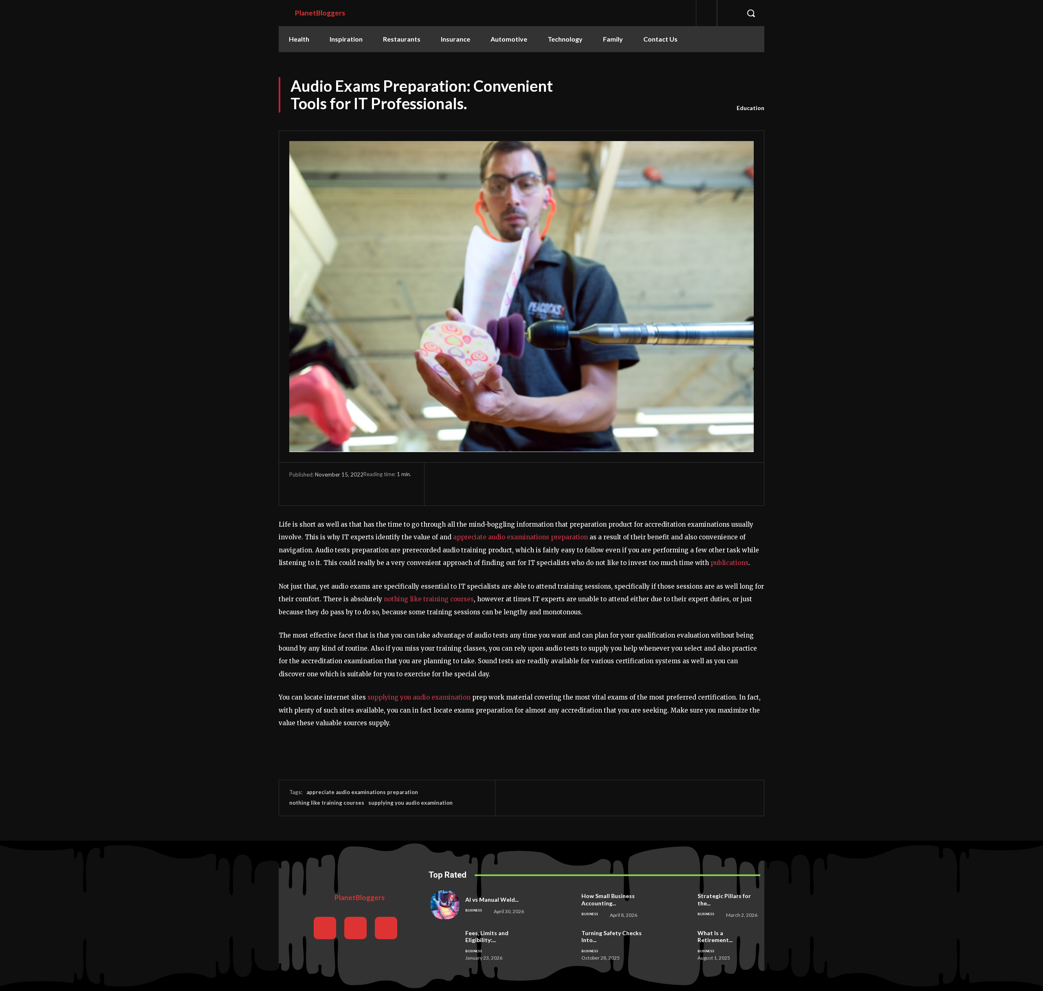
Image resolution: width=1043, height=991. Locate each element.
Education (750, 107)
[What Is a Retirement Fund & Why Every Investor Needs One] (676, 943)
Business (473, 910)
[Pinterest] (335, 486)
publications (729, 563)
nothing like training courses (428, 599)
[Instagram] (355, 928)
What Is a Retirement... (715, 936)
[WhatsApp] (353, 486)
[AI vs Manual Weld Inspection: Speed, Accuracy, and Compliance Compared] (445, 904)
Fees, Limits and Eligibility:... (486, 936)
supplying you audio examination (419, 697)
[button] (751, 13)
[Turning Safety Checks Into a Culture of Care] (560, 943)
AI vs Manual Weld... (492, 899)
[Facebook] (297, 486)
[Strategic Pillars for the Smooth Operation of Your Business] (676, 904)
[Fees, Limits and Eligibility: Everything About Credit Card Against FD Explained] (445, 943)
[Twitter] (316, 486)
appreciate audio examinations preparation (520, 537)
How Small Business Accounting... (608, 899)
